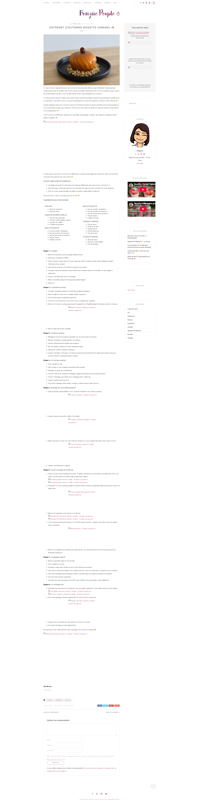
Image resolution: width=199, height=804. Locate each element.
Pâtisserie (57, 2)
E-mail (50, 745)
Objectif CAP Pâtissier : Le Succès (139, 241)
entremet (59, 700)
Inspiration (131, 323)
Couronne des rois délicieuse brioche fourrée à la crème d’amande (139, 246)
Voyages (77, 2)
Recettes (77, 23)
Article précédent (52, 712)
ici (109, 185)
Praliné (67, 700)
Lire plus (140, 163)
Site (114, 2)
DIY (129, 312)
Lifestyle (67, 2)
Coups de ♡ (87, 2)
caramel (50, 700)
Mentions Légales (113, 799)
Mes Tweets (131, 290)
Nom (49, 740)
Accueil (47, 2)
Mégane (49, 705)
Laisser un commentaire (64, 705)
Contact (107, 2)
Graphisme (131, 316)
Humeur (98, 2)
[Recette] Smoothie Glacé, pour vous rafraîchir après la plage (140, 61)
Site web (50, 750)
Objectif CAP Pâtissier (134, 331)
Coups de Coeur (133, 309)
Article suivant (112, 712)
